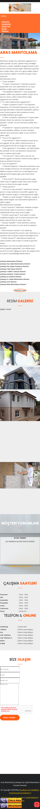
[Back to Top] (36, 804)
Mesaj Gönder (9, 717)
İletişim (4, 797)
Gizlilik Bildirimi (31, 797)
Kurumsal (12, 797)
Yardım (21, 797)
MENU (3, 16)
